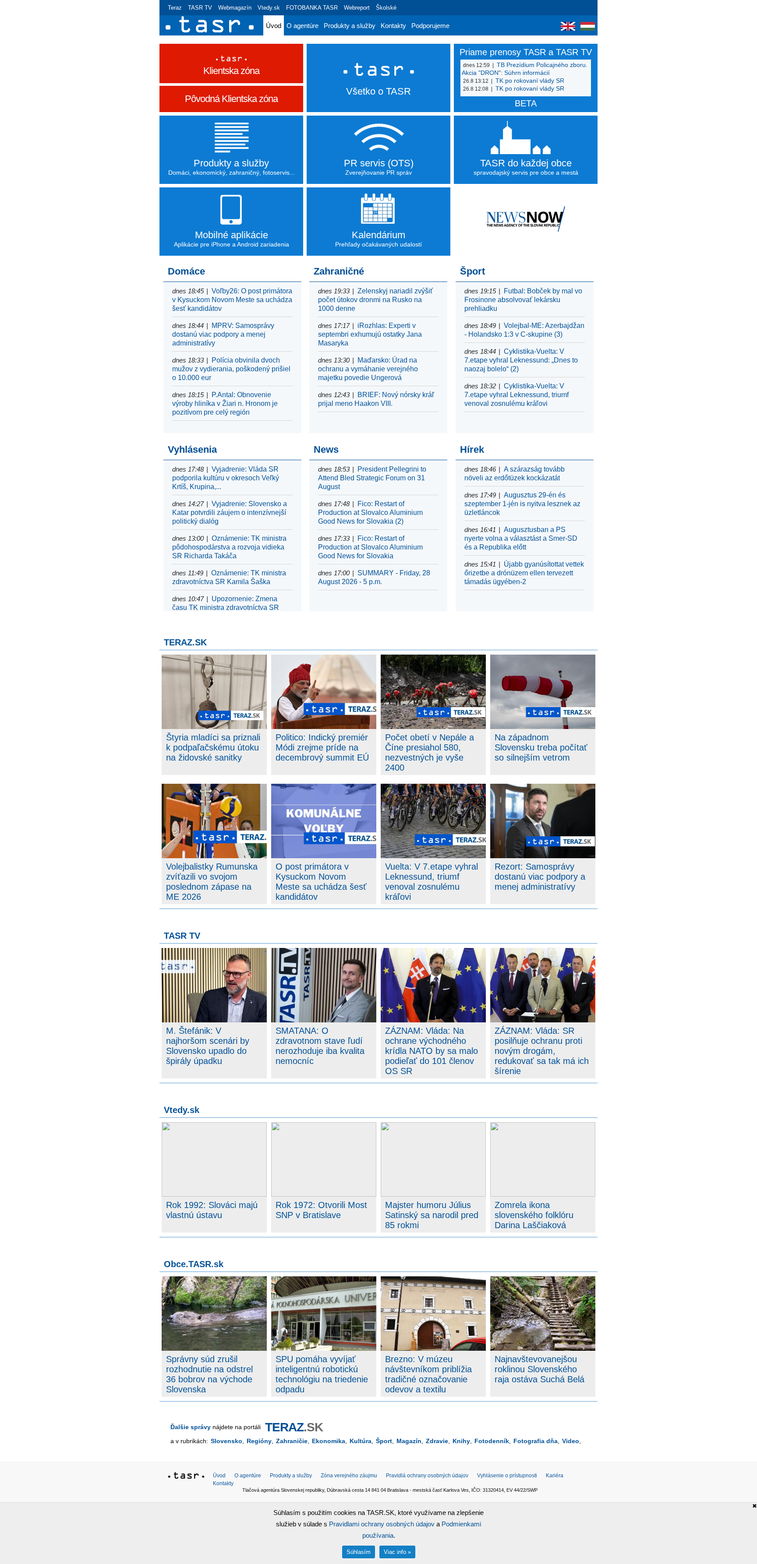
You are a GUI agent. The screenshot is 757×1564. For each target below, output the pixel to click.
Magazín (408, 1440)
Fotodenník (491, 1440)
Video (570, 1440)
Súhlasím (359, 1552)
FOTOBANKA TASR (312, 7)
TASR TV (200, 7)
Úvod (273, 25)
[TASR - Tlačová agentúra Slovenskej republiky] (186, 1477)
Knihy (461, 1440)
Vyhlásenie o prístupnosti (507, 1475)
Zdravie (437, 1440)
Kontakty (393, 25)
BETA (526, 103)
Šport (384, 1440)
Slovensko (226, 1440)
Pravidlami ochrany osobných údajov (382, 1524)
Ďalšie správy (190, 1426)
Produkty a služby (349, 25)
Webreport (357, 7)
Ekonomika (328, 1440)
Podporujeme (430, 25)
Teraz (175, 7)
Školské (386, 7)
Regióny (259, 1440)
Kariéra (554, 1475)
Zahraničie (292, 1440)
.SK (294, 1427)
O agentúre (302, 25)
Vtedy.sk (269, 7)
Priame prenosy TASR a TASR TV (526, 52)
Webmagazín (234, 7)
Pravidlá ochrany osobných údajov (427, 1475)
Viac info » (397, 1552)
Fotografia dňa (535, 1440)
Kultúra (360, 1440)
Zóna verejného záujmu (349, 1475)
